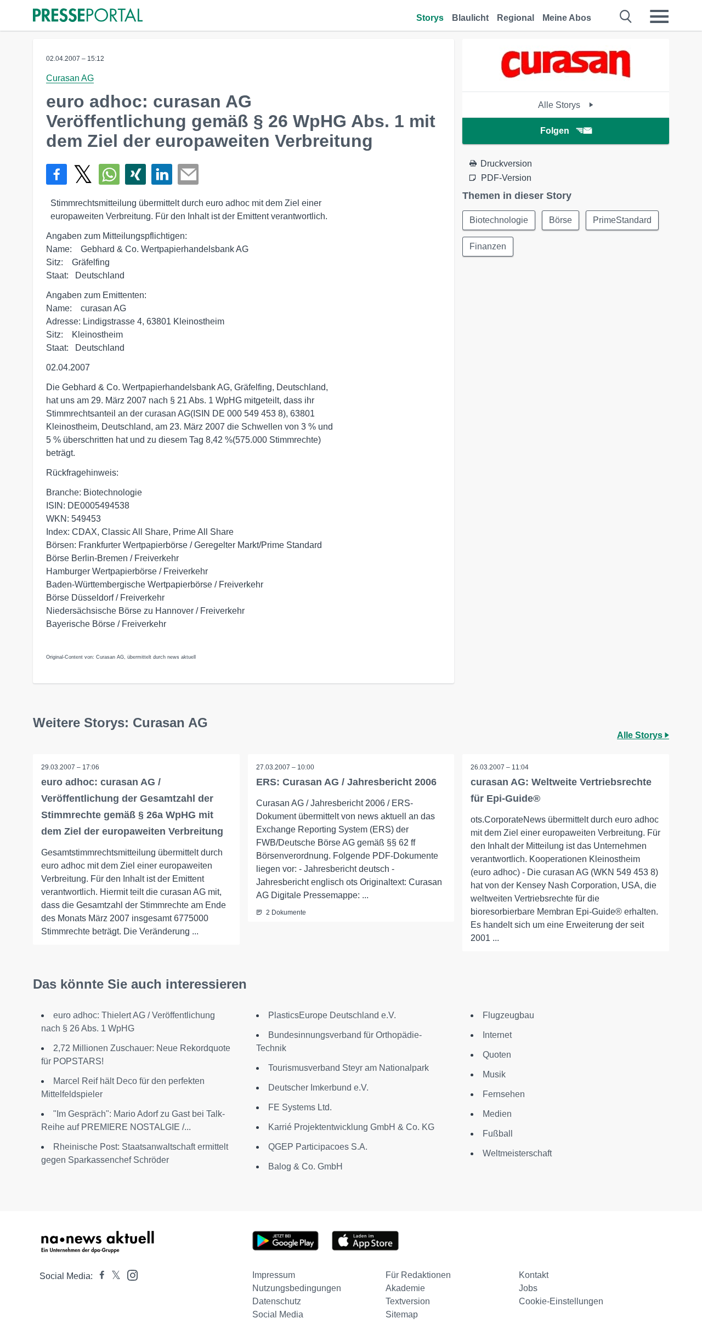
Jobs (528, 1288)
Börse (560, 220)
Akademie (405, 1288)
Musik (494, 1074)
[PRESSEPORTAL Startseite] (88, 16)
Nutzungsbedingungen (296, 1288)
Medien (497, 1114)
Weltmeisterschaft (517, 1153)
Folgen (554, 130)
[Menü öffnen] (659, 16)
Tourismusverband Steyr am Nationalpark (348, 1067)
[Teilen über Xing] (135, 174)
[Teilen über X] (82, 174)
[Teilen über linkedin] (161, 174)
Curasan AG (70, 78)
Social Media (277, 1314)
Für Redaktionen (418, 1275)
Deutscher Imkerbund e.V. (318, 1087)
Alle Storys (560, 105)
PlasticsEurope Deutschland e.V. (332, 1015)
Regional (515, 17)
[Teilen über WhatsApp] (109, 174)
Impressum (273, 1275)
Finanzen (487, 246)
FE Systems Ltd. (300, 1107)
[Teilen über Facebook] (56, 174)
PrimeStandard (622, 220)
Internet (497, 1035)
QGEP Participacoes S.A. (317, 1146)
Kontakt (533, 1275)
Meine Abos (566, 17)
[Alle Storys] (566, 82)
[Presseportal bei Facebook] (99, 1276)
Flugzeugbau (508, 1015)
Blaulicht (470, 17)
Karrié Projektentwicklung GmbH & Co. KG (351, 1127)
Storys (430, 17)
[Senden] (188, 174)
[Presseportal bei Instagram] (129, 1274)
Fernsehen (504, 1094)
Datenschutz (276, 1301)
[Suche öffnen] (626, 16)
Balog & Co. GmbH (305, 1166)
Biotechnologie (498, 220)
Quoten (497, 1054)
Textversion (408, 1301)
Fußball (498, 1133)
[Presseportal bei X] (113, 1276)
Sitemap (402, 1314)
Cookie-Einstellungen (561, 1301)
